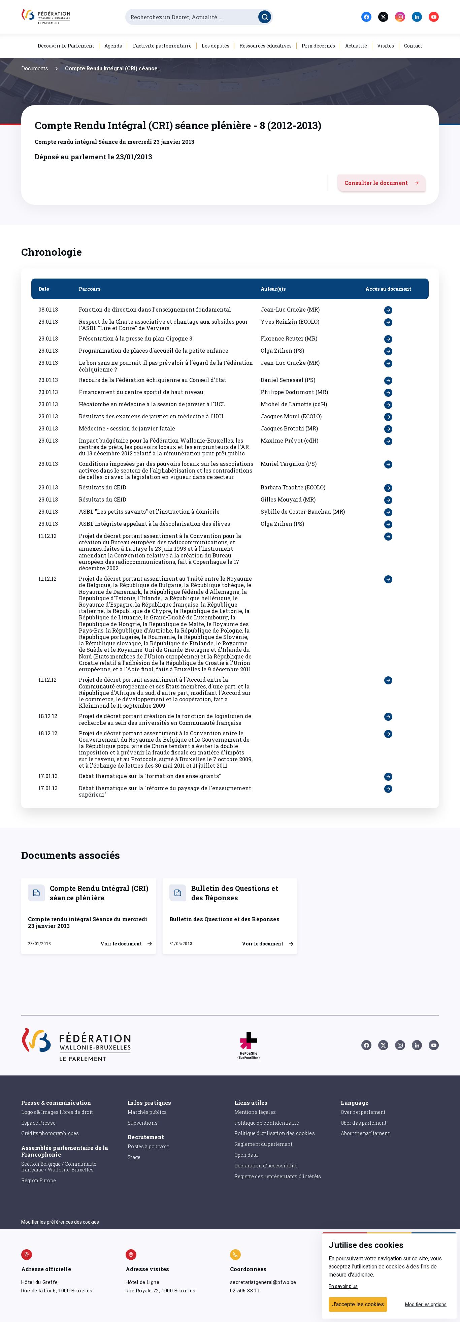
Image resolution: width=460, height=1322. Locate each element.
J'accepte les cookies (358, 1304)
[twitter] (383, 17)
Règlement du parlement (263, 1144)
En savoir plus (343, 1286)
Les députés (215, 45)
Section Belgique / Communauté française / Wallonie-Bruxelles (58, 1167)
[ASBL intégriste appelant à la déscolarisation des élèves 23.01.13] (388, 524)
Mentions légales (255, 1112)
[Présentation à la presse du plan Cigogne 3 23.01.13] (388, 339)
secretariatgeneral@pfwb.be (263, 1282)
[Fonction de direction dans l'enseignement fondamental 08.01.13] (388, 310)
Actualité (356, 45)
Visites (385, 45)
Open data (246, 1155)
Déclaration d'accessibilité (266, 1165)
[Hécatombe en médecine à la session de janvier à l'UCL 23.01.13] (388, 405)
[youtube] (434, 17)
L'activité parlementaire (162, 45)
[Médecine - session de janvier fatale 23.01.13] (388, 429)
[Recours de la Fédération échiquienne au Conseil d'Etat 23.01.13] (388, 381)
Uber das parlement (364, 1123)
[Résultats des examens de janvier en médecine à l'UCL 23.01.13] (388, 417)
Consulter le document (376, 182)
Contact (413, 45)
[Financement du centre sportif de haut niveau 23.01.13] (388, 393)
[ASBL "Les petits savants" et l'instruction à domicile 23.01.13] (388, 512)
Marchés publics (147, 1112)
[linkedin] (417, 17)
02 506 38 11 (245, 1291)
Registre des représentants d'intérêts (277, 1176)
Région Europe (38, 1180)
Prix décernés (318, 45)
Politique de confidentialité (266, 1123)
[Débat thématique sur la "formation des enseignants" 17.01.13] (388, 777)
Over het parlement (363, 1112)
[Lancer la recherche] (264, 16)
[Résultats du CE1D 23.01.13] (388, 488)
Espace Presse (38, 1123)
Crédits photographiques (50, 1133)
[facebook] (366, 17)
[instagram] (400, 17)
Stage (134, 1157)
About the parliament (365, 1133)
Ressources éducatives (265, 45)
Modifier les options (426, 1304)
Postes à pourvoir (148, 1146)
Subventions (143, 1123)
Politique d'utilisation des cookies (274, 1133)
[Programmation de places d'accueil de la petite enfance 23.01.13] (388, 351)
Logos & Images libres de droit (57, 1112)
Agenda (113, 45)
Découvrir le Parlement (66, 45)
